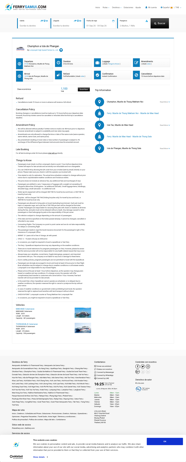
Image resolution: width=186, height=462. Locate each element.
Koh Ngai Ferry (33, 387)
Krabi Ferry (44, 390)
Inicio (98, 7)
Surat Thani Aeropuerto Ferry (61, 402)
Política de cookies (36, 420)
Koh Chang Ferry (43, 381)
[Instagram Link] (148, 366)
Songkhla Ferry (30, 402)
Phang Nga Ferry (55, 396)
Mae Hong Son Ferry (19, 393)
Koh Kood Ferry (67, 381)
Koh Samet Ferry (70, 387)
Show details (39, 457)
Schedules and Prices (33, 413)
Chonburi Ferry (17, 371)
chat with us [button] (52, 153)
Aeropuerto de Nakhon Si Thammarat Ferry (27, 365)
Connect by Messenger (105, 372)
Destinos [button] (116, 7)
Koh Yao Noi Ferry (18, 390)
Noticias (73, 413)
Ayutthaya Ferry (56, 368)
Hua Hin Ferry (17, 378)
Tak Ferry (76, 402)
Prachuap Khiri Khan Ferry (21, 399)
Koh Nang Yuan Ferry (19, 387)
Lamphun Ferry (67, 390)
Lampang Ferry (54, 390)
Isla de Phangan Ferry (30, 378)
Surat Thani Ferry (43, 402)
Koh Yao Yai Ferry (32, 390)
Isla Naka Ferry (45, 378)
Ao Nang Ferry (44, 368)
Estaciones (128, 7)
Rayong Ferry (68, 399)
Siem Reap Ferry (18, 402)
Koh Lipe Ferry (58, 384)
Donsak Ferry (17, 374)
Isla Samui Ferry (57, 378)
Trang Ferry (85, 402)
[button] (171, 7)
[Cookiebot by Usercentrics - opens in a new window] (16, 457)
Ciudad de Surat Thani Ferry (76, 371)
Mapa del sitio (49, 420)
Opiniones (15, 416)
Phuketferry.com (18, 428)
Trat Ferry (15, 405)
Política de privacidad (20, 420)
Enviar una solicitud (104, 366)
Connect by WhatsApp (105, 375)
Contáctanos (61, 420)
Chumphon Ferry (30, 371)
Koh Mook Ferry (82, 384)
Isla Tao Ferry (69, 378)
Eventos (66, 413)
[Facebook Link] (137, 366)
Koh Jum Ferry (55, 381)
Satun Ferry (79, 399)
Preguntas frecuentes (28, 416)
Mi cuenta (152, 7)
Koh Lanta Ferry (17, 384)
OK (164, 441)
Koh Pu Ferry (58, 387)
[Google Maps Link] (137, 372)
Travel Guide (42, 416)
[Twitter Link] (143, 366)
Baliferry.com (30, 428)
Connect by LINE (103, 378)
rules (148, 64)
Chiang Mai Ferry (81, 368)
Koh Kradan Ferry (81, 381)
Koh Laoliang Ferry (31, 384)
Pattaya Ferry (43, 396)
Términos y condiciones (66, 416)
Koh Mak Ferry (70, 384)
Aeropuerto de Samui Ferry (54, 365)
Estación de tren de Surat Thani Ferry (64, 374)
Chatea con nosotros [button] (104, 369)
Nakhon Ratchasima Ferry (37, 393)
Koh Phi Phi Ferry (46, 387)
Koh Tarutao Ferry (83, 387)
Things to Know (113, 64)
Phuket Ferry (67, 396)
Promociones (57, 413)
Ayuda (138, 7)
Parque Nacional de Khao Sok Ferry (25, 396)
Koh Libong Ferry (46, 384)
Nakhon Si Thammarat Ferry (58, 393)
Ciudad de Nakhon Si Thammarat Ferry (51, 371)
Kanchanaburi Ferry (82, 378)
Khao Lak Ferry (17, 381)
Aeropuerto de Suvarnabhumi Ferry (24, 368)
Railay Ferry (58, 399)
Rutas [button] (105, 7)
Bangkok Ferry (68, 368)
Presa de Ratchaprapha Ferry (42, 399)
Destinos (20, 413)
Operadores (82, 413)
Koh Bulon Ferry (30, 381)
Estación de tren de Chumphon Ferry (36, 374)
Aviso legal (52, 416)
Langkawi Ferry (79, 390)
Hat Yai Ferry (83, 374)
